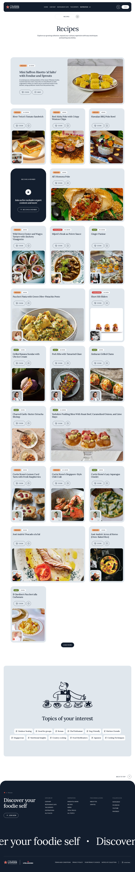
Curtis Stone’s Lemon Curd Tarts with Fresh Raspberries (27, 475)
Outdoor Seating (25, 731)
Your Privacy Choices (92, 862)
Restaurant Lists (63, 7)
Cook (27, 92)
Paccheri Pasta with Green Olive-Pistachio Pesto (36, 296)
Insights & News (73, 801)
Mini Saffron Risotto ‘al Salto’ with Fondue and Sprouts (37, 73)
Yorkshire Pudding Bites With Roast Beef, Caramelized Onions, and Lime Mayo (87, 415)
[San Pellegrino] (28, 863)
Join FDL (93, 804)
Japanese (97, 738)
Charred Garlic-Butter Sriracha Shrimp (28, 415)
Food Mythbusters (80, 738)
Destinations (49, 810)
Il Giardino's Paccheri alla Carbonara (25, 595)
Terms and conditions (63, 862)
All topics (71, 813)
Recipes (66, 16)
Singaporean (19, 738)
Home (46, 7)
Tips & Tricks (72, 810)
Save (39, 92)
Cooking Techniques (115, 738)
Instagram (116, 802)
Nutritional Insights (38, 738)
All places (48, 813)
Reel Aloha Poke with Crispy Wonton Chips (65, 118)
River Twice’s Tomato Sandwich (28, 116)
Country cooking (59, 738)
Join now (12, 815)
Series (69, 807)
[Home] (12, 6)
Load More (67, 645)
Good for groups (44, 731)
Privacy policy (77, 862)
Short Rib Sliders (99, 296)
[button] (118, 7)
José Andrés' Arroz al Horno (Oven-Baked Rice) (104, 535)
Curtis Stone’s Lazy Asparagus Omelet (105, 475)
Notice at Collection (109, 862)
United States (127, 862)
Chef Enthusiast (76, 731)
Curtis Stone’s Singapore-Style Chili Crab (67, 475)
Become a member (30, 209)
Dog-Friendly (94, 731)
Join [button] (125, 7)
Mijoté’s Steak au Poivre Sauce (66, 234)
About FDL (93, 801)
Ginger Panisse (98, 234)
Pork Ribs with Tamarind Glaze (67, 354)
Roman (60, 731)
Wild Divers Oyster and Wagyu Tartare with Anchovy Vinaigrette (27, 237)
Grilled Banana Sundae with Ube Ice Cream (26, 355)
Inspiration (84, 7)
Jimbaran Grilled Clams (102, 354)
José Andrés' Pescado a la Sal (26, 534)
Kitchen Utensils (113, 731)
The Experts (74, 7)
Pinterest (115, 811)
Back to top (120, 776)
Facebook (115, 805)
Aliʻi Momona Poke (61, 176)
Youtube (115, 808)
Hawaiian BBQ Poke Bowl (103, 116)
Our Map (53, 7)
